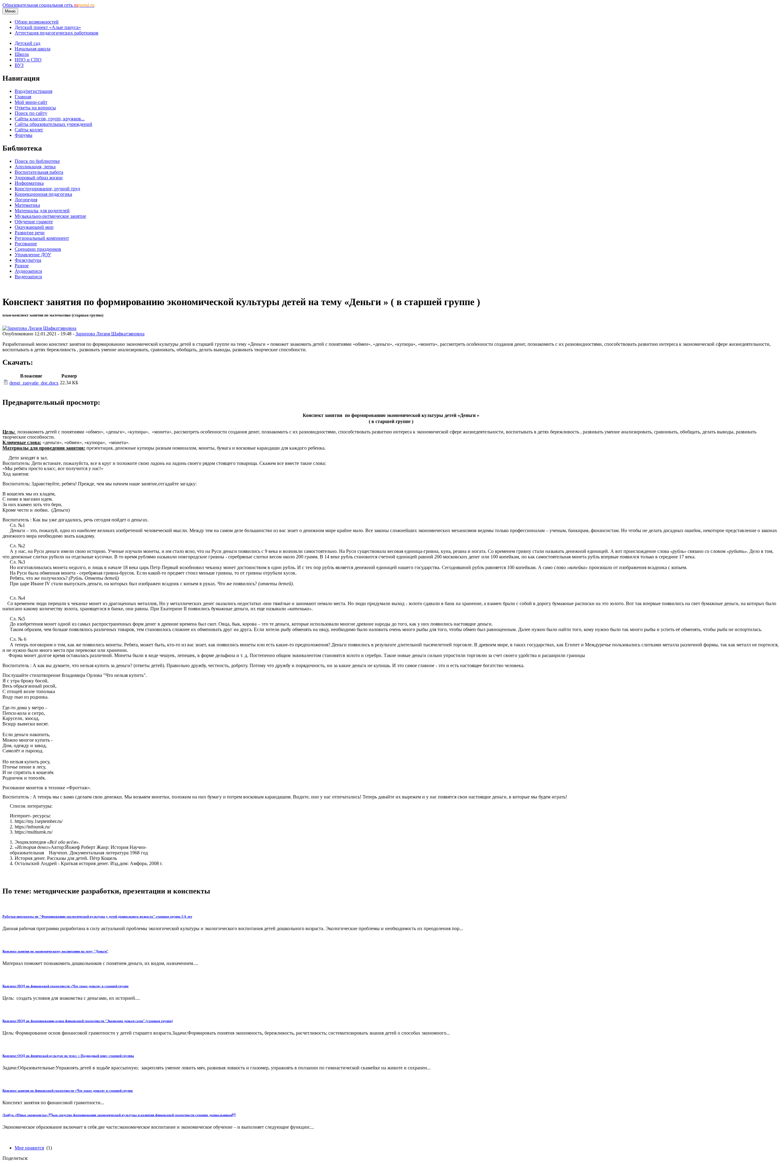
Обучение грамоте (34, 221)
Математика (27, 205)
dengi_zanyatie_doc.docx (34, 382)
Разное (22, 265)
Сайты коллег (29, 129)
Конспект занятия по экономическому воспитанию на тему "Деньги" (55, 951)
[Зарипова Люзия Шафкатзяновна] (39, 328)
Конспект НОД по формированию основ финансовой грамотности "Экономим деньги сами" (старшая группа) (87, 1021)
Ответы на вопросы (35, 107)
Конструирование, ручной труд (47, 188)
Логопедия (26, 199)
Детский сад (27, 43)
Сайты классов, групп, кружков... (50, 118)
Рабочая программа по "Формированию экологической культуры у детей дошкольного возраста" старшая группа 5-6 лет (97, 916)
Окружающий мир (34, 227)
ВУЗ (19, 65)
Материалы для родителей (42, 210)
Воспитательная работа (39, 172)
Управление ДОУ (33, 254)
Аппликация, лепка (35, 166)
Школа (22, 54)
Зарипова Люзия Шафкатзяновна (109, 333)
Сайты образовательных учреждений (53, 124)
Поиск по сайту (31, 113)
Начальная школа (32, 48)
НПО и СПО (28, 59)
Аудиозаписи (28, 271)
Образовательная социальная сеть (48, 5)
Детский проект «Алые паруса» (48, 27)
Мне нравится (29, 1147)
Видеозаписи (28, 276)
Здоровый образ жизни (39, 177)
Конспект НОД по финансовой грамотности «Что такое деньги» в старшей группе (65, 986)
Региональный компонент (42, 238)
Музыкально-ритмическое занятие (50, 216)
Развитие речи (30, 232)
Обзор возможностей (37, 21)
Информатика (29, 183)
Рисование (26, 243)
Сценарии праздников (38, 249)
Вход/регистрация (33, 91)
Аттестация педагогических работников (56, 32)
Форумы (23, 135)
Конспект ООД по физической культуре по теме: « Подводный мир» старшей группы (68, 1056)
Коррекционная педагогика (43, 194)
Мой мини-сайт (31, 102)
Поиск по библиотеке (37, 161)
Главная (23, 96)
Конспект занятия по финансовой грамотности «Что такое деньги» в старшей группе (67, 1090)
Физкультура (28, 260)
